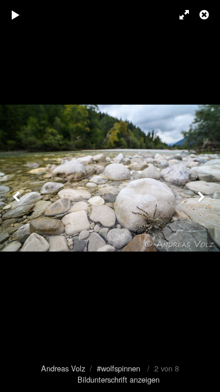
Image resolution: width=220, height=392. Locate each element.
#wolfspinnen (118, 368)
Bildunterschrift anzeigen (118, 379)
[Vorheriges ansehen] (17, 196)
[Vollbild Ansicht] (179, 14)
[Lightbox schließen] (205, 14)
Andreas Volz (63, 368)
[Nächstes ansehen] (202, 196)
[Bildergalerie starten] (16, 14)
